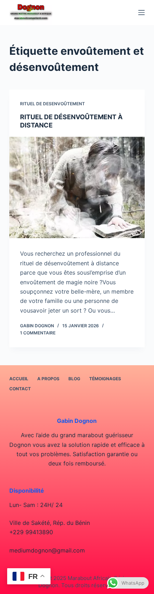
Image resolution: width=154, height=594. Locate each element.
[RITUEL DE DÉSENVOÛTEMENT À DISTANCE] (77, 187)
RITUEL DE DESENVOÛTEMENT (52, 103)
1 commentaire (38, 332)
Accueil (18, 378)
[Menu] (141, 12)
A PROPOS (48, 378)
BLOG (74, 378)
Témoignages (105, 378)
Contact (20, 388)
